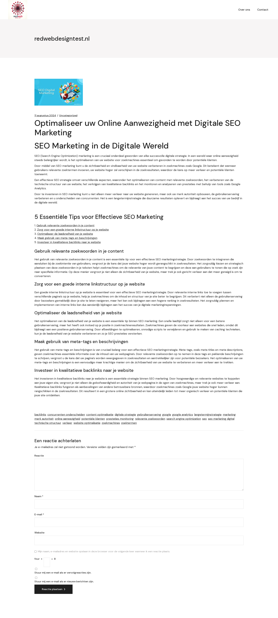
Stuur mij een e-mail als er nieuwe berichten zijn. (64, 581)
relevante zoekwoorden (150, 419)
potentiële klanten (93, 419)
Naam (38, 496)
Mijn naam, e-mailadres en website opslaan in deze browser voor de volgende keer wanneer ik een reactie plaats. (104, 551)
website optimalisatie (87, 423)
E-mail (39, 514)
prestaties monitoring (120, 419)
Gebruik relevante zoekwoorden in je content (65, 225)
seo (204, 419)
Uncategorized (68, 115)
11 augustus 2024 (45, 115)
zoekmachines (111, 423)
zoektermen (129, 423)
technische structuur (47, 423)
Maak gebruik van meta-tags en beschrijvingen (67, 238)
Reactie (39, 455)
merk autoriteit (44, 419)
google (166, 414)
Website (39, 532)
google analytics (182, 414)
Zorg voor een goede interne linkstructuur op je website (73, 229)
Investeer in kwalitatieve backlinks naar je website (69, 242)
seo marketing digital (221, 419)
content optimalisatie (99, 414)
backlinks (40, 414)
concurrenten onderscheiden (66, 414)
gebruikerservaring (149, 414)
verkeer (67, 423)
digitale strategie (125, 414)
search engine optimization (184, 419)
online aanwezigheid (67, 419)
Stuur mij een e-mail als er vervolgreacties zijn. (62, 572)
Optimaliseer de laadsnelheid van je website (65, 234)
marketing (229, 414)
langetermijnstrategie (208, 414)
